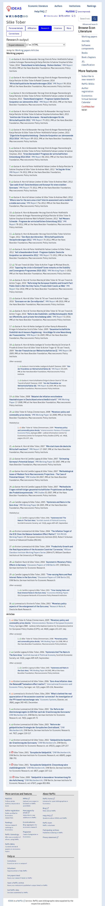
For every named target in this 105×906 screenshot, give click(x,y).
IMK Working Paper (56, 271)
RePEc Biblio (88, 84)
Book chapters (89, 57)
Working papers (89, 36)
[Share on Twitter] (13, 16)
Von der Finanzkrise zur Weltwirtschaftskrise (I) (36, 351)
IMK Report (67, 65)
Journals (86, 41)
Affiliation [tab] (32, 28)
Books (85, 53)
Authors (58, 6)
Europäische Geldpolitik (40, 752)
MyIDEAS (78, 11)
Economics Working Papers (57, 593)
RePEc (20, 901)
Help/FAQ (39, 11)
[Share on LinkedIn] (21, 16)
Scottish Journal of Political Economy (51, 520)
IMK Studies (31, 477)
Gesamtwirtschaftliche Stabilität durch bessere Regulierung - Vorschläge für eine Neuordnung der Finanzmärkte (40, 332)
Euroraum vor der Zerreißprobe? (29, 301)
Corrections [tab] (14, 34)
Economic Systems (48, 700)
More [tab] (69, 28)
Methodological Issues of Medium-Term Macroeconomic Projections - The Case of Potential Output (41, 474)
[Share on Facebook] (16, 16)
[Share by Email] (24, 16)
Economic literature (38, 6)
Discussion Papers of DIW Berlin (41, 565)
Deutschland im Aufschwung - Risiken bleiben (41, 65)
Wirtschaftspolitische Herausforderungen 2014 (31, 83)
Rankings (91, 6)
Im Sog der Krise (63, 169)
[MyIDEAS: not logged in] (73, 16)
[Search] (94, 18)
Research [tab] (45, 28)
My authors (65, 16)
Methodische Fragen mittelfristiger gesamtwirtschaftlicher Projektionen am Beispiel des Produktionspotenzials (41, 490)
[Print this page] (27, 16)
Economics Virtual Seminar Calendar (89, 99)
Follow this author (52, 16)
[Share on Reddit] (18, 16)
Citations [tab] (58, 28)
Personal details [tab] (16, 28)
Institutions (74, 6)
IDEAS (11, 901)
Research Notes (57, 606)
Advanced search (90, 24)
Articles (35, 50)
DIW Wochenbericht (18, 715)
